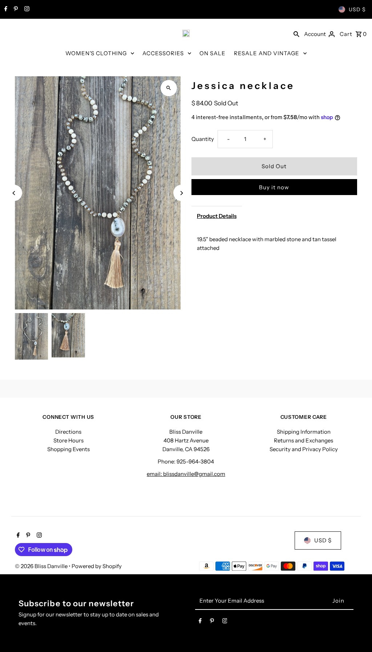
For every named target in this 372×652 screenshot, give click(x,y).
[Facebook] (5, 9)
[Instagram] (26, 9)
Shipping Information (304, 431)
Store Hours (68, 440)
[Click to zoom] (169, 88)
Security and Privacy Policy (304, 449)
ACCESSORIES (163, 53)
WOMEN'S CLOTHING (96, 53)
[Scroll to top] (356, 633)
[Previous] (14, 193)
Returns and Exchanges (303, 440)
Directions (68, 431)
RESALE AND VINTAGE (266, 53)
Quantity (202, 138)
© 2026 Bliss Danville (42, 566)
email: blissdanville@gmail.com (186, 473)
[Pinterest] (15, 9)
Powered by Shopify (97, 566)
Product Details (216, 215)
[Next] (181, 193)
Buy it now (274, 187)
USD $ (357, 9)
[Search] (296, 33)
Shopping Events (68, 449)
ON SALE (212, 53)
